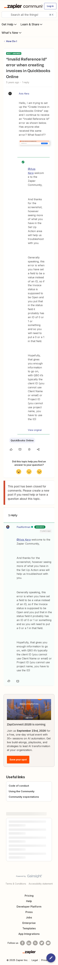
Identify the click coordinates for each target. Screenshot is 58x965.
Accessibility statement (41, 904)
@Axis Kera (24, 539)
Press (29, 932)
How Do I (11, 41)
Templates (29, 949)
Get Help (7, 24)
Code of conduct (19, 785)
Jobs (29, 938)
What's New (10, 32)
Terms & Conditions (15, 904)
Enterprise (29, 943)
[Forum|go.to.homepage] (22, 6)
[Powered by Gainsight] (29, 897)
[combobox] (29, 14)
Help (29, 921)
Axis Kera (24, 93)
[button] (50, 6)
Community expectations (24, 796)
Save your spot (18, 759)
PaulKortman (23, 527)
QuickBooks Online (22, 440)
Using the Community (21, 791)
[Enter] (5, 14)
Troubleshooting (18, 829)
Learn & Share (29, 24)
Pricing (29, 916)
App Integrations (29, 954)
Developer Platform (29, 927)
